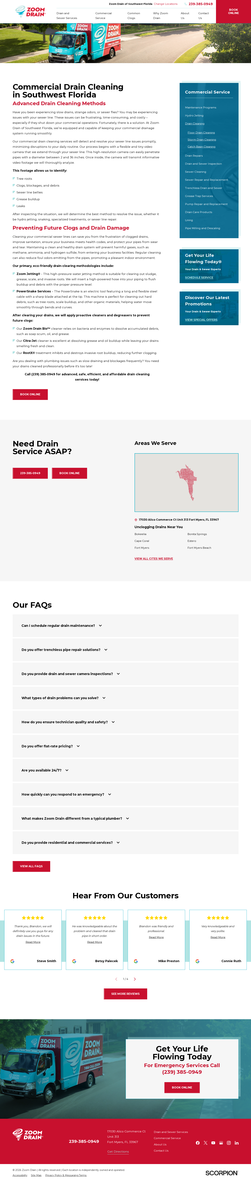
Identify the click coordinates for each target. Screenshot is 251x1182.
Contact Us (161, 1150)
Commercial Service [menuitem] (103, 16)
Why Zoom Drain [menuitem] (160, 16)
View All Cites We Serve (154, 558)
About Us (160, 1144)
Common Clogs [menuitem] (134, 16)
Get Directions (118, 1151)
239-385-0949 (201, 4)
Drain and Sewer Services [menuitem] (67, 16)
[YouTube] (213, 1143)
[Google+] (221, 1143)
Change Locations (165, 3)
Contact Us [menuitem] (203, 16)
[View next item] (134, 979)
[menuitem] (209, 108)
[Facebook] (198, 1143)
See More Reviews (125, 993)
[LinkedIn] (237, 1143)
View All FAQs (31, 866)
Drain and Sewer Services (171, 1132)
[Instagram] (229, 1143)
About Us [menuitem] (185, 16)
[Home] (30, 11)
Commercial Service (167, 1138)
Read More (33, 942)
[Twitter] (205, 1143)
